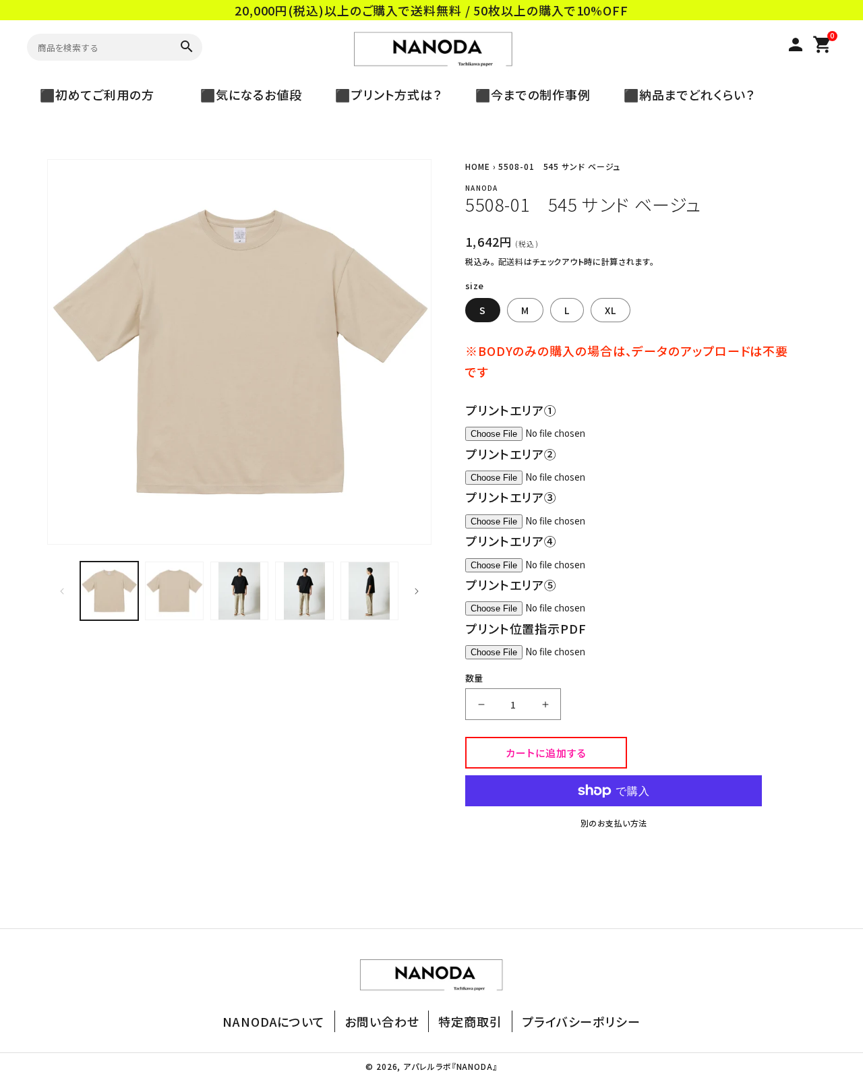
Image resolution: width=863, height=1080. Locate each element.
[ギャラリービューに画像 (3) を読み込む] (239, 591)
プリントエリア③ (511, 497)
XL (610, 310)
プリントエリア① (511, 410)
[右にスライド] (417, 591)
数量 (474, 677)
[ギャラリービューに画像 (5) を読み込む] (369, 591)
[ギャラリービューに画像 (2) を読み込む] (174, 591)
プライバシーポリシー (581, 1021)
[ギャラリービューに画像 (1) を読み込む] (109, 591)
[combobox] (97, 47)
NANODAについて (273, 1021)
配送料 (511, 261)
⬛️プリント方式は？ (382, 94)
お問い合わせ (382, 1021)
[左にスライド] (62, 591)
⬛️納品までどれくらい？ (683, 94)
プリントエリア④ (511, 540)
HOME (477, 166)
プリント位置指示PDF (526, 628)
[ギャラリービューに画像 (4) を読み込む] (304, 591)
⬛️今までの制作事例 (527, 94)
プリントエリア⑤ (511, 584)
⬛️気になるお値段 (244, 94)
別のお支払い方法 (614, 823)
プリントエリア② (511, 453)
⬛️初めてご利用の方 (103, 94)
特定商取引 (470, 1021)
